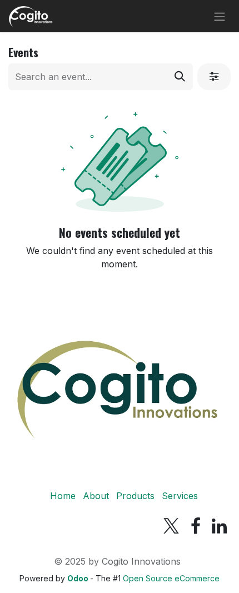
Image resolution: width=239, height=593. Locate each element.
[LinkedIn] (219, 526)
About (96, 495)
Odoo (78, 578)
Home (63, 495)
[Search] (180, 76)
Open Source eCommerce (171, 578)
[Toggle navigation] (219, 16)
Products (135, 495)
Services (180, 495)
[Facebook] (195, 526)
